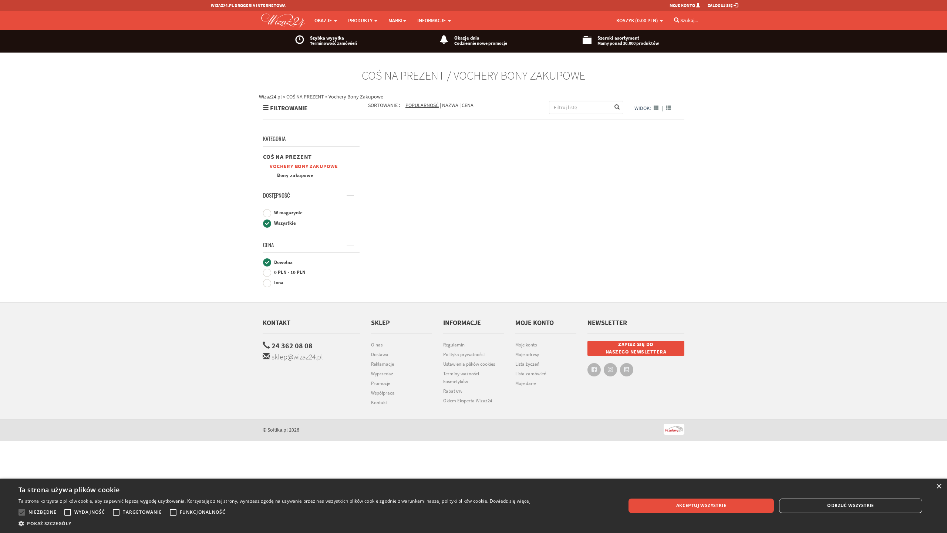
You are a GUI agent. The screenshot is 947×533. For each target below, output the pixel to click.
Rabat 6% (452, 391)
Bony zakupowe (295, 175)
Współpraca (383, 393)
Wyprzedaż (382, 374)
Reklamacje (382, 364)
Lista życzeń (527, 364)
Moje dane (525, 383)
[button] (274, 523)
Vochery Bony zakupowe (304, 166)
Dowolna (283, 262)
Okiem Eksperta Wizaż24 (467, 401)
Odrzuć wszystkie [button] (850, 505)
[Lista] (668, 108)
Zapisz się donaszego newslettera (636, 348)
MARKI (395, 20)
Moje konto (526, 345)
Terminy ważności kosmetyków (461, 378)
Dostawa (379, 354)
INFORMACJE (432, 20)
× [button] (938, 486)
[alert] (473, 506)
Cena (268, 245)
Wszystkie (284, 223)
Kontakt (276, 322)
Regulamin (454, 345)
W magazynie (288, 212)
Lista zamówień (530, 374)
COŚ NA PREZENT (287, 156)
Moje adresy (527, 354)
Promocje (380, 383)
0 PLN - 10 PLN (289, 272)
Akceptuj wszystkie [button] (701, 505)
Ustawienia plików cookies (469, 364)
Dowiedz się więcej (510, 501)
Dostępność (276, 195)
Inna (278, 282)
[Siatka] (656, 108)
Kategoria (274, 139)
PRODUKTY (361, 20)
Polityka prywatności (464, 354)
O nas (376, 345)
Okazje (323, 20)
